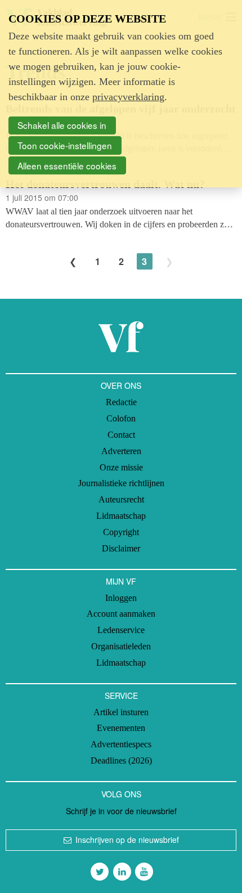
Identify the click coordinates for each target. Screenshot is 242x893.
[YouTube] (144, 872)
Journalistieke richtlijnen (121, 483)
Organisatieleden (121, 646)
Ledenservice (121, 630)
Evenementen (121, 728)
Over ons (121, 385)
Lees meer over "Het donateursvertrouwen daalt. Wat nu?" (121, 204)
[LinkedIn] (122, 872)
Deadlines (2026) (121, 760)
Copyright (121, 532)
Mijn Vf (121, 581)
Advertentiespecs (121, 744)
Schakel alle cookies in (61, 125)
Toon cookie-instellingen (64, 145)
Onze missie (121, 467)
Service (121, 695)
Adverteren (121, 451)
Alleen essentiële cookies (66, 165)
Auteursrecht (121, 499)
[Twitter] (100, 872)
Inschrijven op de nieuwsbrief (127, 839)
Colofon (121, 418)
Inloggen (121, 598)
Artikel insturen (121, 712)
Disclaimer (121, 548)
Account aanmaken (121, 613)
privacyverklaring (128, 96)
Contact (121, 434)
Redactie (121, 402)
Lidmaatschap (121, 515)
